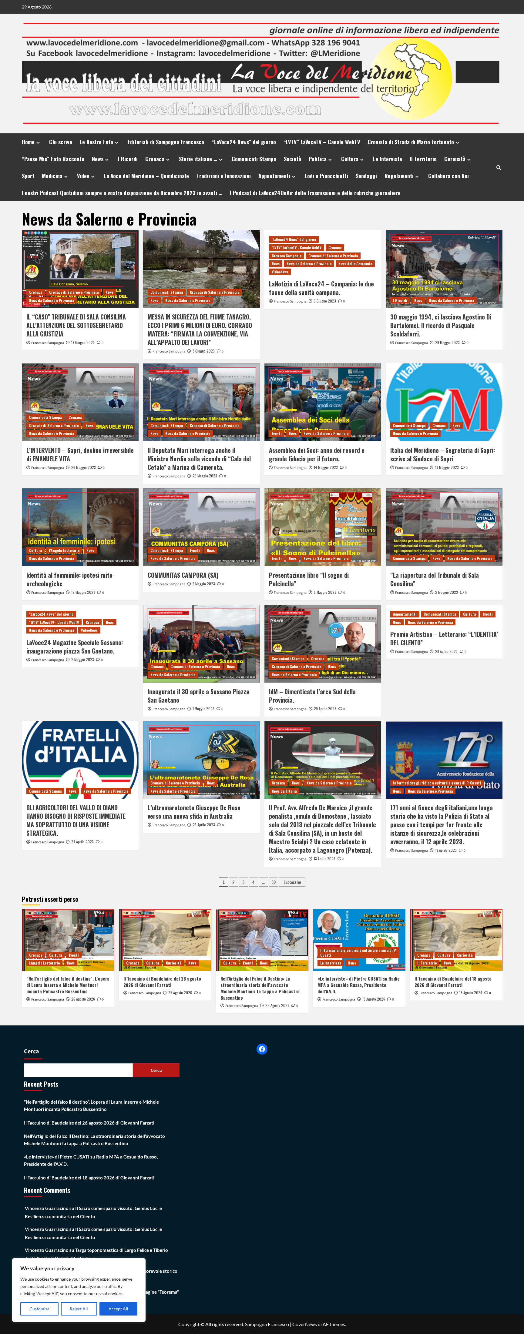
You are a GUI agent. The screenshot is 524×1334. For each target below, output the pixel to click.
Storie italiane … (198, 159)
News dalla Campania (355, 263)
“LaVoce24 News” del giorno (244, 142)
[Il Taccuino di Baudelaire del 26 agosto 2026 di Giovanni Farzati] (165, 940)
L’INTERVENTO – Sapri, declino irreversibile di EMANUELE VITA (80, 454)
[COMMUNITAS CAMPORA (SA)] (201, 527)
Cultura (349, 159)
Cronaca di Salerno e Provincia (74, 292)
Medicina (52, 176)
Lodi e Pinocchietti (326, 176)
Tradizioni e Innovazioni (223, 176)
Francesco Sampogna (47, 343)
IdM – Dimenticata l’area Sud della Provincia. (312, 695)
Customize (39, 1308)
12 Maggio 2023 (83, 592)
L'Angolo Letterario (64, 550)
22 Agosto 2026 (277, 1005)
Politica (318, 159)
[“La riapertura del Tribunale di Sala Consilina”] (444, 527)
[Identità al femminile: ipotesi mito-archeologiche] (80, 527)
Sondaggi (366, 176)
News (97, 159)
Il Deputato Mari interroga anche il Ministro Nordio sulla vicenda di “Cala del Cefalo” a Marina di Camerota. (199, 459)
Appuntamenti (274, 176)
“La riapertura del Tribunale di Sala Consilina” (434, 579)
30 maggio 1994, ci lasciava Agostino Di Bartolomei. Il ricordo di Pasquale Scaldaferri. (440, 325)
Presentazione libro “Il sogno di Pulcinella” (309, 579)
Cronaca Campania (286, 255)
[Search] (498, 167)
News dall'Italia (284, 791)
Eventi (277, 433)
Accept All (118, 1308)
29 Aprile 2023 (325, 708)
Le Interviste (387, 159)
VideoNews (280, 271)
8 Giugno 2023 (204, 350)
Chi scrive (60, 142)
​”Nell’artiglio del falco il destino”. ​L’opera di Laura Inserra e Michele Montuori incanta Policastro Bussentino (67, 985)
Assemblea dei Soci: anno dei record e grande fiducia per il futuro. (316, 454)
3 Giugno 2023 (325, 300)
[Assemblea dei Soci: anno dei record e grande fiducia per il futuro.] (322, 402)
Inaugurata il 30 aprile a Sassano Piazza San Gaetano (198, 695)
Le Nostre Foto (96, 142)
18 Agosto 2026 (373, 998)
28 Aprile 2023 (446, 651)
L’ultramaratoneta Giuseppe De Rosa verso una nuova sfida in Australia (194, 812)
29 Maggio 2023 (447, 342)
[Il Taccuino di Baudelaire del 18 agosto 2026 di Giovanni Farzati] (456, 940)
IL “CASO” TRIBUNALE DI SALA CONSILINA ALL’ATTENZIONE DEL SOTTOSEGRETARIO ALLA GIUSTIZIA (76, 325)
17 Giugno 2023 (83, 342)
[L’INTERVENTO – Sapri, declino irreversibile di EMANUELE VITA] (80, 402)
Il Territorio (423, 159)
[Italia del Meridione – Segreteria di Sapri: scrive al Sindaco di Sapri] (444, 402)
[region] (79, 1290)
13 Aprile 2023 (324, 858)
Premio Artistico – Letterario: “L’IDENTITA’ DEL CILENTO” (444, 638)
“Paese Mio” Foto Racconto (53, 159)
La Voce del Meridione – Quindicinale (146, 176)
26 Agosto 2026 (83, 998)
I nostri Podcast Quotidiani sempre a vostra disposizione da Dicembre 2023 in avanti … (122, 193)
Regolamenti (399, 176)
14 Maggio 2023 (326, 467)
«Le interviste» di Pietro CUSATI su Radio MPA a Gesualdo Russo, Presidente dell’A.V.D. (358, 985)
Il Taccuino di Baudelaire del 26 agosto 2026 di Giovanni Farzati (162, 981)
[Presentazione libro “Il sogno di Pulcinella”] (322, 527)
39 (273, 882)
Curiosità (454, 159)
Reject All (79, 1308)
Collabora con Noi (448, 176)
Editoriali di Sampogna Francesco (166, 142)
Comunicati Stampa (254, 159)
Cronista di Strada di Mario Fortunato (411, 142)
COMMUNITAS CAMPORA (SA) (183, 575)
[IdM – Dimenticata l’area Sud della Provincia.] (322, 644)
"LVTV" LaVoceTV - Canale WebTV (296, 247)
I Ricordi (128, 159)
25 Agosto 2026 (180, 992)
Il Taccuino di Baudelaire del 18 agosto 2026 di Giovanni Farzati (453, 981)
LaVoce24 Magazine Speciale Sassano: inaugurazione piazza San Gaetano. (74, 646)
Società (292, 159)
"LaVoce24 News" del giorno (294, 239)
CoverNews (304, 1324)
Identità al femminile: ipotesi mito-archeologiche (70, 579)
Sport (28, 176)
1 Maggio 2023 (203, 708)
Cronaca (154, 159)
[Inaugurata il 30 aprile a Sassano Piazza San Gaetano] (201, 644)
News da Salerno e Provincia (51, 300)
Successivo (292, 882)
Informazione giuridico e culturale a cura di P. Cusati (437, 782)
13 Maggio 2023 (447, 467)
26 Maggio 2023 (83, 467)
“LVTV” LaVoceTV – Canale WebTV (322, 142)
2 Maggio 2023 (446, 592)
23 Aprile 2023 (204, 824)
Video (83, 176)
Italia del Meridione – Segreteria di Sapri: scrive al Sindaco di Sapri (442, 454)
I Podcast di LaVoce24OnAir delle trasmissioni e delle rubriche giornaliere (315, 193)
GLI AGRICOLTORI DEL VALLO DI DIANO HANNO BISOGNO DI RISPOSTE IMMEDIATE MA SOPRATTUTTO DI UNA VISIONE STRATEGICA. (76, 820)
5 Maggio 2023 (204, 583)
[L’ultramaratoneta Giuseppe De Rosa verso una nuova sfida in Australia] (201, 760)
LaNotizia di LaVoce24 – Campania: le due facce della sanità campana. (321, 288)
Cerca (31, 1051)
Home (28, 142)
